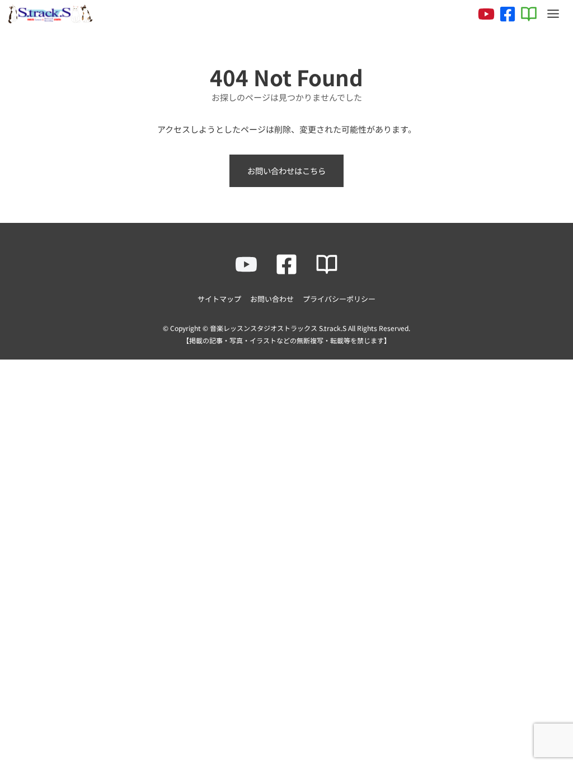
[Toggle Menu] (553, 13)
